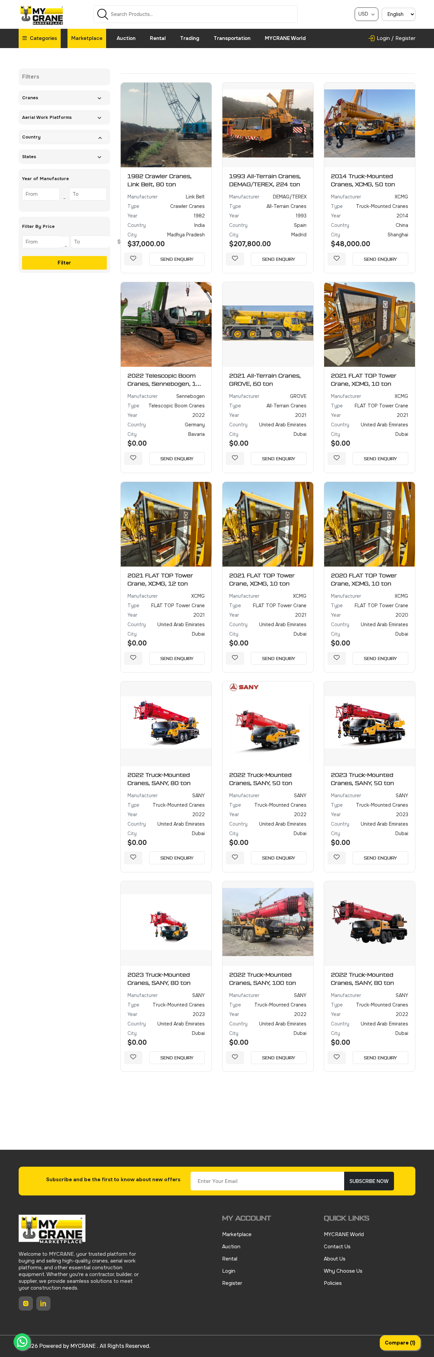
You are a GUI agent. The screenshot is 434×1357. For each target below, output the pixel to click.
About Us (335, 1258)
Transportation (232, 38)
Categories (42, 38)
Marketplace (86, 38)
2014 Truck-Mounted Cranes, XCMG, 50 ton (363, 180)
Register (405, 38)
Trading (189, 38)
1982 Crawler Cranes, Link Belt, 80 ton (159, 180)
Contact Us (337, 1246)
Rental (158, 38)
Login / (385, 38)
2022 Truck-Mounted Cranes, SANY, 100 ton (262, 979)
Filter (64, 262)
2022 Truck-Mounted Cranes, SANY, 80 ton (159, 779)
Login (228, 1271)
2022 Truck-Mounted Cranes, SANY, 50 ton (260, 779)
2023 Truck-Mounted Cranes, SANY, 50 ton (362, 779)
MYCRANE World (285, 38)
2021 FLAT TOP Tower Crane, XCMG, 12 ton (160, 580)
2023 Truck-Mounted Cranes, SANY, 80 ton (159, 979)
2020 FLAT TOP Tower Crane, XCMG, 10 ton (364, 580)
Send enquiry (177, 259)
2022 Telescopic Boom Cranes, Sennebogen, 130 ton (165, 380)
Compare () (400, 1342)
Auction (126, 38)
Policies (333, 1283)
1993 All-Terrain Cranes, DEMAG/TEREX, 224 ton (265, 180)
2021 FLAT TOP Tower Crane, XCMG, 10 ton (363, 380)
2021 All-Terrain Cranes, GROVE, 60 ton (265, 380)
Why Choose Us (343, 1271)
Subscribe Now (369, 1181)
